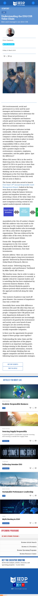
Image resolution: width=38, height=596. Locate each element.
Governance (6, 468)
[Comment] (9, 56)
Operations (5, 441)
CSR (4, 408)
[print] (11, 56)
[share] (6, 56)
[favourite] (4, 56)
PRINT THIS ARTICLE (12, 368)
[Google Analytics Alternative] (3, 595)
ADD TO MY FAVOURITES (13, 364)
